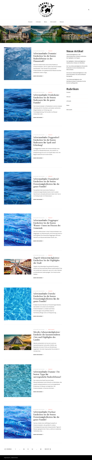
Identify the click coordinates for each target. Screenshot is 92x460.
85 (41, 449)
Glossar (62, 21)
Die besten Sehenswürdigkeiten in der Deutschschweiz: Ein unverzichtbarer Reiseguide (76, 74)
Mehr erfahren (37, 76)
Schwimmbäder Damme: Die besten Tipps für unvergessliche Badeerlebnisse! (47, 374)
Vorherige (9, 449)
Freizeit (30, 21)
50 (24, 449)
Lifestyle (38, 21)
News (45, 21)
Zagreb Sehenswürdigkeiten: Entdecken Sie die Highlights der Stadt (46, 260)
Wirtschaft (53, 21)
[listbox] (46, 34)
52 (33, 449)
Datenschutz (14, 457)
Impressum (7, 457)
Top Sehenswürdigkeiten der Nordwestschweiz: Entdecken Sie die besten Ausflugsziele (76, 81)
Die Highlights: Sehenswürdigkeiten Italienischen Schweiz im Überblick (45, 37)
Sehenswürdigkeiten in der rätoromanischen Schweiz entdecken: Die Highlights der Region (76, 56)
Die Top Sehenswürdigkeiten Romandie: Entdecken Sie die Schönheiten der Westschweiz (74, 37)
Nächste (47, 449)
